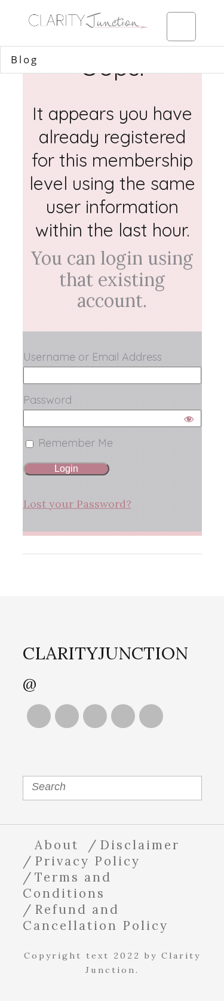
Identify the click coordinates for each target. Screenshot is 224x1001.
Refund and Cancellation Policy (95, 917)
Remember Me (74, 443)
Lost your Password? (77, 504)
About (57, 845)
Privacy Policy (87, 861)
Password (47, 400)
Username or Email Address (92, 357)
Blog (24, 59)
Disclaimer (140, 845)
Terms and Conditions (67, 885)
